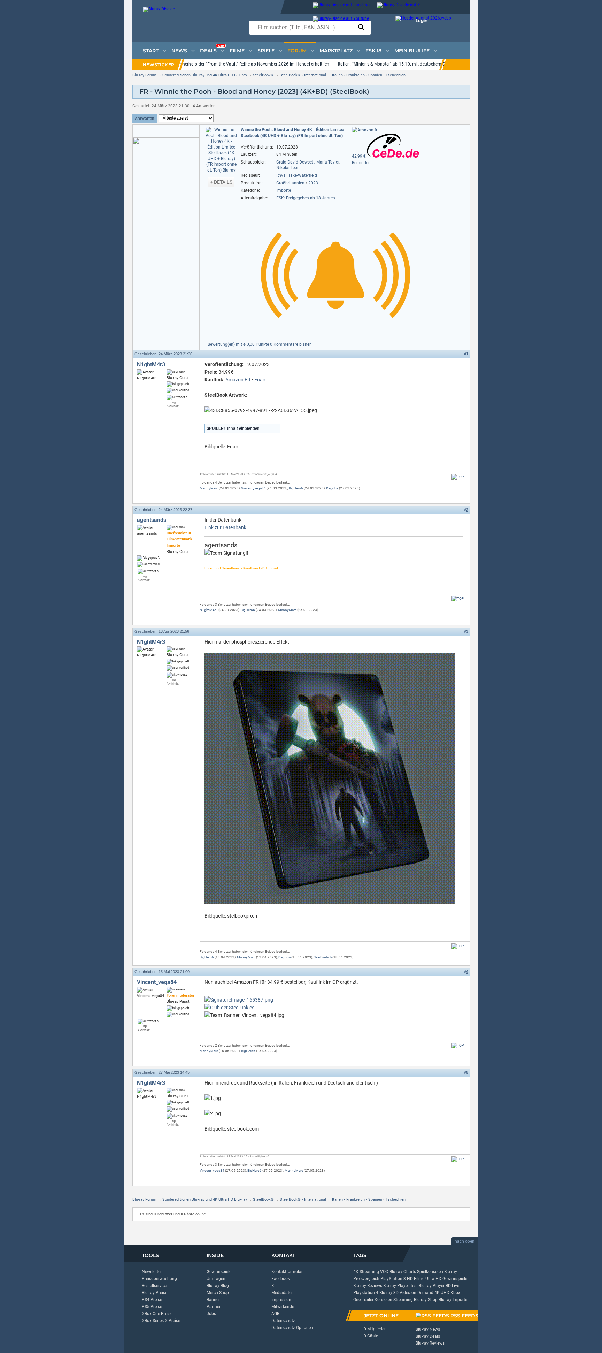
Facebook (280, 1278)
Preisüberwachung (159, 1278)
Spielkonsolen (430, 1271)
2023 (313, 183)
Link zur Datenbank (225, 527)
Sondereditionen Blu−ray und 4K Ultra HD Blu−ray (204, 75)
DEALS (212, 49)
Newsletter (152, 1271)
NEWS (179, 50)
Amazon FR (237, 379)
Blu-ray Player (432, 1285)
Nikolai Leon (288, 167)
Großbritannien (290, 183)
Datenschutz (283, 1320)
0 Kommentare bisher (290, 344)
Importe (283, 190)
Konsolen (383, 1299)
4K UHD (441, 1292)
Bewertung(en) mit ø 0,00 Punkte (239, 344)
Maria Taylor (327, 162)
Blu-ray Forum (144, 75)
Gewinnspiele (219, 1271)
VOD (384, 1271)
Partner (214, 1306)
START (151, 50)
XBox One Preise (157, 1313)
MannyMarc (209, 488)
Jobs (211, 1313)
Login (421, 20)
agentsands (151, 520)
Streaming (403, 1299)
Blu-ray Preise (154, 1292)
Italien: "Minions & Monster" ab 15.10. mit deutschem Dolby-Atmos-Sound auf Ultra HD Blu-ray (430, 64)
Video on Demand (416, 1292)
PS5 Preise (152, 1306)
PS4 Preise (152, 1299)
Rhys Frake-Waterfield (296, 175)
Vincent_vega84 (253, 488)
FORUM (297, 50)
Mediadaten (282, 1292)
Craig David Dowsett (295, 162)
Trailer (367, 1299)
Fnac (259, 379)
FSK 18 (373, 50)
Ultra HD (433, 1278)
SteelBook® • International (303, 75)
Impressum (282, 1299)
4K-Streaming (366, 1271)
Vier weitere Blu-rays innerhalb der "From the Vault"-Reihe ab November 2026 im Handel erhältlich (234, 64)
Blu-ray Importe (453, 1299)
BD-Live (452, 1285)
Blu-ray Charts (402, 1271)
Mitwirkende (282, 1306)
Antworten (144, 118)
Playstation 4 (365, 1292)
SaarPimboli (323, 957)
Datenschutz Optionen (292, 1327)
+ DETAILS (221, 182)
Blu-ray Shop (426, 1299)
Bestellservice (154, 1285)
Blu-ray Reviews (367, 1285)
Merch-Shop (218, 1292)
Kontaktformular (287, 1271)
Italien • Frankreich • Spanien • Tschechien (369, 75)
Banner (213, 1299)
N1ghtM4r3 (151, 364)
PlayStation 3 (393, 1278)
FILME (237, 50)
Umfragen (216, 1278)
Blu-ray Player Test (400, 1285)
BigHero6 (296, 488)
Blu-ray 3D (389, 1292)
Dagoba (332, 488)
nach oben (464, 1241)
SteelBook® (263, 75)
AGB (275, 1313)
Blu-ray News (428, 1329)
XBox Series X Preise (161, 1320)
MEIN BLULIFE (412, 50)
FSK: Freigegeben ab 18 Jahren (305, 198)
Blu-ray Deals (428, 1336)
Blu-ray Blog (218, 1285)
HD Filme (415, 1278)
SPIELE (266, 50)
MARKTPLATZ (336, 50)
